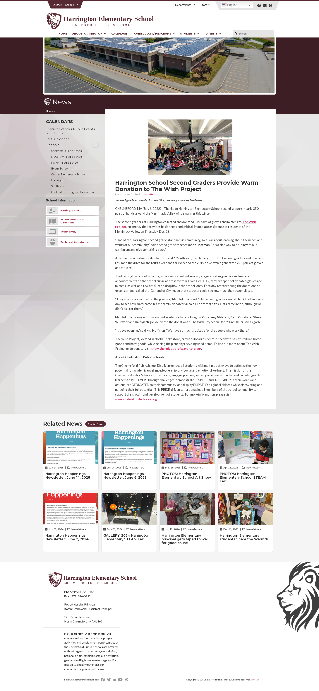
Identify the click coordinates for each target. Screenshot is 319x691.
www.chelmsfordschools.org (136, 399)
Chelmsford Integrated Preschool (72, 192)
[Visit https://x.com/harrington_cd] (265, 5)
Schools (69, 4)
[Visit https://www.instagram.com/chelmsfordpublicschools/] (270, 5)
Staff (204, 4)
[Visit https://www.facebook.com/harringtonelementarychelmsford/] (259, 5)
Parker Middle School (64, 162)
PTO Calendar (58, 139)
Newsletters (149, 194)
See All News (95, 424)
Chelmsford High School (67, 151)
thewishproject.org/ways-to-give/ (176, 348)
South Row (58, 186)
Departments (183, 4)
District (57, 4)
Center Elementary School (68, 174)
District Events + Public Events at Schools (71, 131)
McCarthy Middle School (67, 156)
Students (188, 33)
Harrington (58, 180)
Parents (211, 33)
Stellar (255, 679)
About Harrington (87, 33)
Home (63, 33)
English (232, 4)
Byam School (59, 168)
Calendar (119, 33)
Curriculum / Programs (152, 33)
